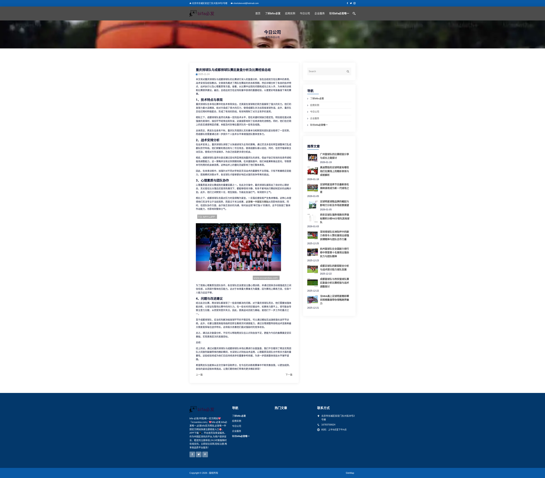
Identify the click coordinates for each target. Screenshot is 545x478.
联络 (339, 13)
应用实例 (290, 13)
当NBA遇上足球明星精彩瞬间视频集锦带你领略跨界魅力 (334, 300)
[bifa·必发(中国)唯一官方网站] (208, 13)
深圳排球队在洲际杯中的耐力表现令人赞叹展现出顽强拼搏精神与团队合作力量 (334, 235)
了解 (272, 13)
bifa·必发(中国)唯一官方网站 (233, 473)
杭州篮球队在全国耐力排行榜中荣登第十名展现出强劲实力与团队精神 (334, 252)
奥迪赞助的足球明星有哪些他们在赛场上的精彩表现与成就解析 (334, 171)
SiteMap (350, 473)
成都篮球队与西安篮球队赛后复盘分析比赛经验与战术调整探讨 (334, 283)
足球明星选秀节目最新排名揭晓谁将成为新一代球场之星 (334, 188)
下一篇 (289, 374)
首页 (257, 13)
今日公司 (305, 13)
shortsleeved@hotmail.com (246, 3)
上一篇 (199, 374)
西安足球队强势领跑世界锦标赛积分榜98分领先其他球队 (334, 218)
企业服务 (320, 13)
